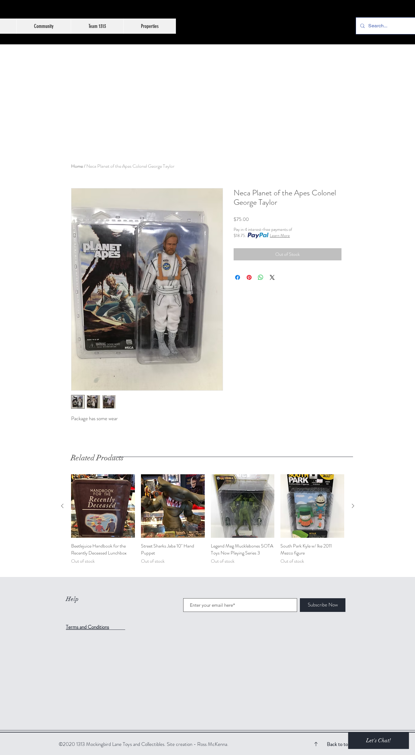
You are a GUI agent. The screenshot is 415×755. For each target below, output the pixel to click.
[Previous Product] (62, 506)
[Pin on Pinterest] (249, 277)
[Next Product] (353, 506)
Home (77, 166)
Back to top (338, 744)
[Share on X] (272, 277)
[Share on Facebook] (237, 277)
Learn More (280, 235)
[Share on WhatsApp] (260, 277)
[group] (208, 523)
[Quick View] (103, 506)
